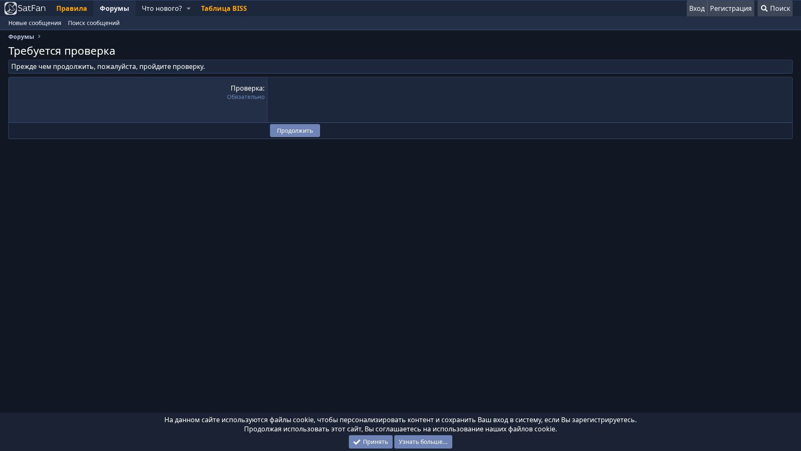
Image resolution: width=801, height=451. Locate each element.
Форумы (114, 8)
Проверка (247, 88)
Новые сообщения (34, 23)
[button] (188, 8)
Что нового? (162, 8)
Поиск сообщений (94, 23)
